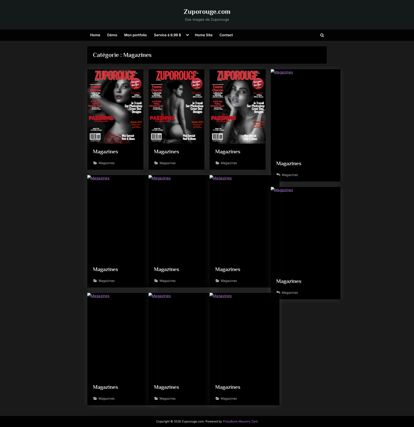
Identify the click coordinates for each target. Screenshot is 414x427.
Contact (226, 35)
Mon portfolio (135, 35)
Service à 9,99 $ (167, 35)
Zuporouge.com (207, 11)
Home (95, 35)
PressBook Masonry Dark (240, 421)
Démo (112, 35)
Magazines (105, 151)
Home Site (204, 35)
